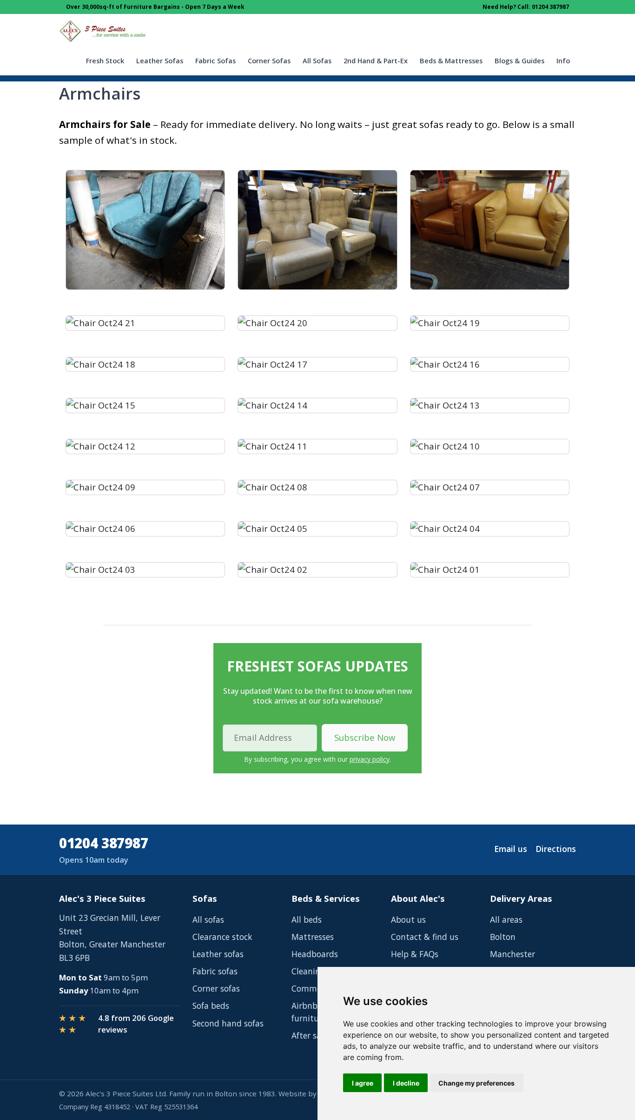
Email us (510, 848)
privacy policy (370, 759)
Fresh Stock (105, 60)
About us (408, 919)
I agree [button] (362, 1083)
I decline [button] (406, 1083)
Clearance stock (222, 936)
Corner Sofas (269, 60)
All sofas (208, 919)
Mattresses (312, 936)
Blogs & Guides (519, 60)
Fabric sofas (215, 971)
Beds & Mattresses (451, 60)
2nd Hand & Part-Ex (376, 60)
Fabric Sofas (215, 60)
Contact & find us (424, 936)
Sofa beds (210, 1005)
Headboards (314, 953)
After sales (311, 1035)
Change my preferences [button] (476, 1083)
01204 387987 (103, 842)
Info (563, 60)
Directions (556, 848)
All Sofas (317, 60)
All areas (506, 919)
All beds (306, 919)
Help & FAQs (414, 953)
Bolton (503, 936)
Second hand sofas (228, 1023)
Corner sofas (216, 988)
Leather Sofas (159, 60)
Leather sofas (218, 953)
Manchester (512, 953)
